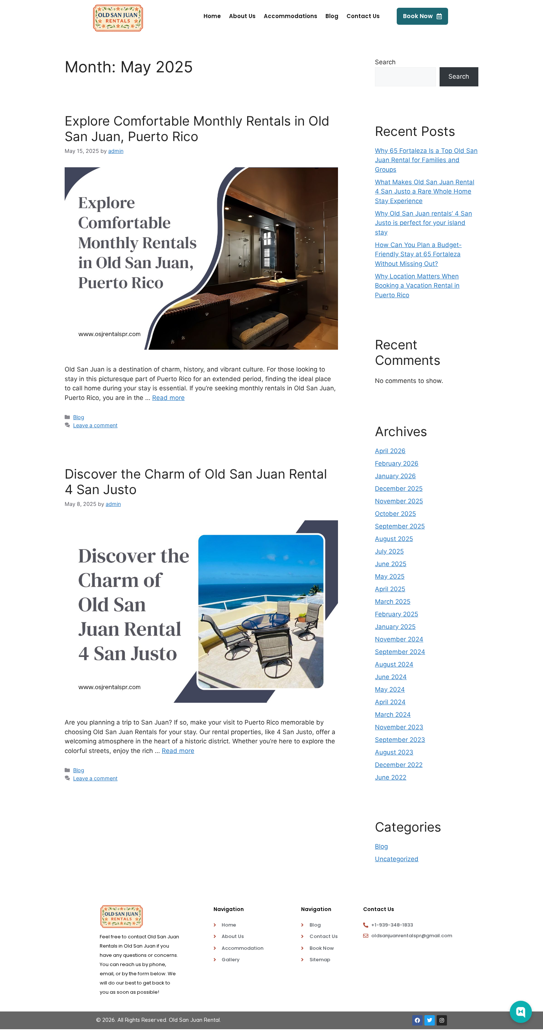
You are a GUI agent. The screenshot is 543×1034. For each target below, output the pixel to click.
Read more (168, 397)
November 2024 (399, 639)
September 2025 (400, 526)
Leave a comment (95, 425)
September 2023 (400, 739)
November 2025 (399, 501)
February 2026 (397, 463)
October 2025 (395, 513)
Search (385, 62)
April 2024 (390, 702)
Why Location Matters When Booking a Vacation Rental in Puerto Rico (417, 286)
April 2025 (390, 589)
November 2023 (399, 727)
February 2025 (396, 614)
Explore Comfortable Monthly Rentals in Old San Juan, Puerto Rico (197, 128)
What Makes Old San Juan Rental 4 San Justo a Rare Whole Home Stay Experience (424, 191)
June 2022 (390, 777)
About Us (242, 16)
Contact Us (363, 16)
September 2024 (400, 651)
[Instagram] (442, 1020)
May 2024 (390, 689)
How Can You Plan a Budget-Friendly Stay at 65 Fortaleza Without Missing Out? (418, 254)
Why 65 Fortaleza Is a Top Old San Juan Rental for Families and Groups (426, 160)
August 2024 (394, 664)
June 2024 (391, 677)
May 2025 (389, 576)
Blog (331, 16)
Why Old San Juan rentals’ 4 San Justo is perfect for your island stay (423, 223)
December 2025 (399, 488)
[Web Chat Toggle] (521, 1012)
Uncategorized (397, 859)
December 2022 (399, 764)
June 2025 (390, 564)
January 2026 (395, 476)
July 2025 (389, 551)
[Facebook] (417, 1020)
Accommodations (290, 16)
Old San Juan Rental (194, 1019)
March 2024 (393, 714)
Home (212, 16)
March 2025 (392, 601)
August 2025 (394, 538)
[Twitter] (429, 1020)
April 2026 (390, 451)
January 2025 (395, 626)
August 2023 (394, 752)
